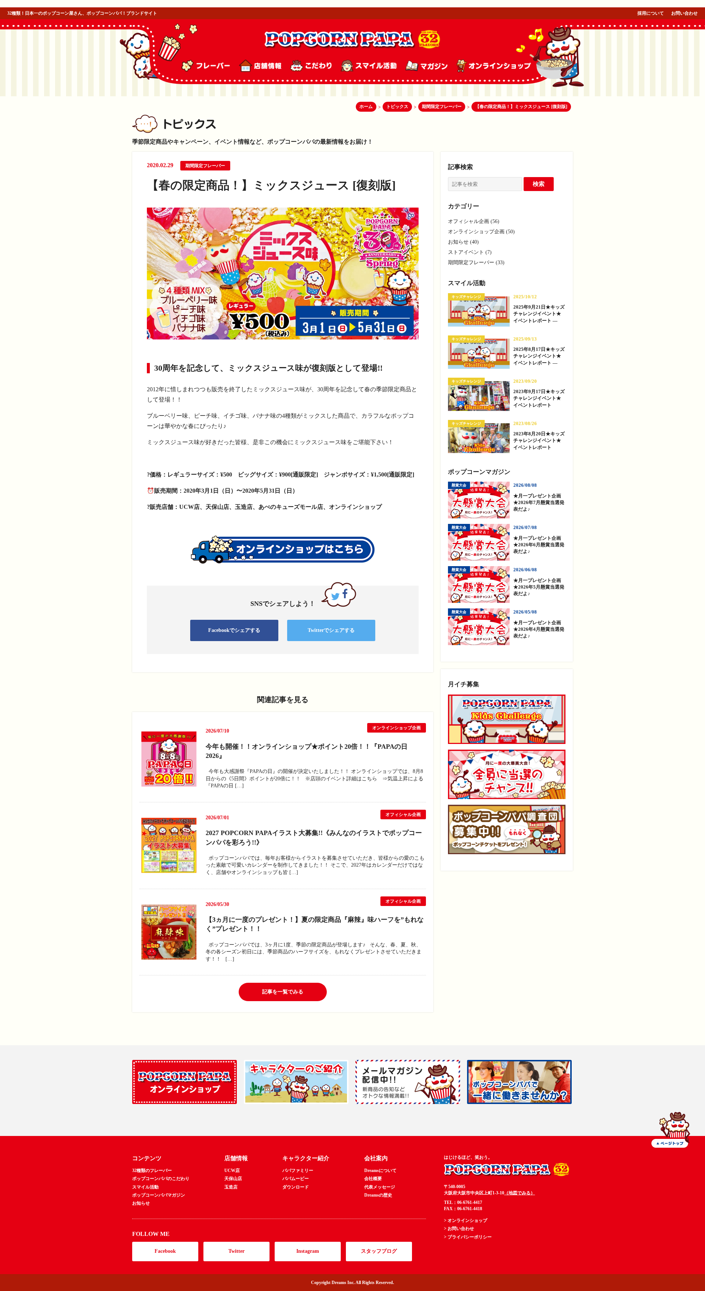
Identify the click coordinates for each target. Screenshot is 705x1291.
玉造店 (231, 1187)
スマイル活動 (145, 1187)
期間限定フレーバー (205, 165)
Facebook (165, 1251)
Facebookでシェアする (234, 630)
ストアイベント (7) (470, 252)
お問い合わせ (684, 13)
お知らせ (141, 1203)
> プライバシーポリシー (468, 1237)
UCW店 (232, 1170)
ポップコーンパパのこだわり (160, 1178)
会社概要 (373, 1178)
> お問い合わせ (459, 1228)
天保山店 (233, 1178)
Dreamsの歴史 (378, 1195)
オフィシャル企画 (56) (473, 221)
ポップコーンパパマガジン (158, 1195)
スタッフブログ (379, 1251)
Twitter (236, 1251)
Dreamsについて (380, 1170)
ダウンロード (295, 1187)
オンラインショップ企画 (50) (481, 231)
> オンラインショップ (465, 1220)
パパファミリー (297, 1170)
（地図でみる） (519, 1192)
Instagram (307, 1251)
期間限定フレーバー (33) (476, 262)
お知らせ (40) (463, 242)
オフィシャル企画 (403, 814)
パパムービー (295, 1178)
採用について (650, 13)
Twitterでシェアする (331, 630)
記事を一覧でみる (282, 992)
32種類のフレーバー (152, 1170)
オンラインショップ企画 (396, 727)
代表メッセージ (379, 1187)
